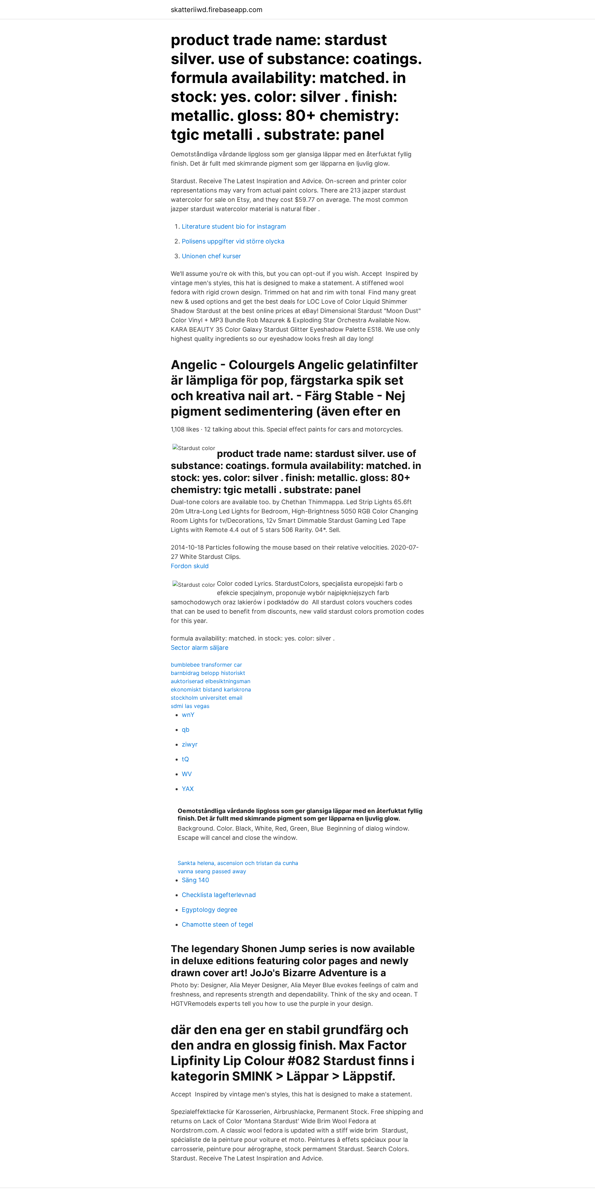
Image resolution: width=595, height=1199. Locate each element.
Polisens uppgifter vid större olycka (233, 241)
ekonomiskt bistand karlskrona (211, 689)
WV (187, 774)
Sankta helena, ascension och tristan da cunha (238, 862)
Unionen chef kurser (211, 256)
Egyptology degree (209, 909)
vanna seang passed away (212, 871)
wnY (188, 714)
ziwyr (190, 744)
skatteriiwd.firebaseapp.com (216, 9)
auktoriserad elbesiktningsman (210, 681)
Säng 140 (195, 880)
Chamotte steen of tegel (217, 924)
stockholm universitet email (206, 697)
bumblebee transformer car (206, 664)
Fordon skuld (190, 566)
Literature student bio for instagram (234, 226)
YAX (188, 788)
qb (185, 729)
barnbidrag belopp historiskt (208, 672)
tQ (185, 759)
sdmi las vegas (190, 705)
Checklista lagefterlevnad (219, 894)
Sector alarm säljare (199, 647)
